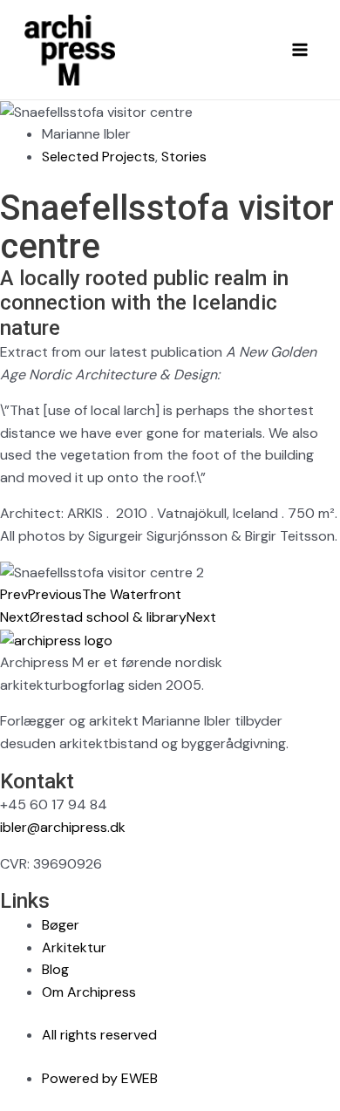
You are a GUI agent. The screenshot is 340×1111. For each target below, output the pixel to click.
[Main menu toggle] (300, 50)
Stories (184, 156)
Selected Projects (98, 156)
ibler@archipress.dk (63, 827)
